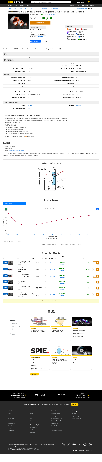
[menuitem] (12, 5)
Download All (83, 39)
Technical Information (26, 49)
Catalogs (75, 413)
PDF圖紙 (85, 29)
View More (34, 374)
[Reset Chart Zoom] (6, 209)
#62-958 (52, 294)
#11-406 (52, 282)
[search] (51, 2)
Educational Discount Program (57, 420)
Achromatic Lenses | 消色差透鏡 (40, 8)
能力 (16, 5)
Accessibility (34, 448)
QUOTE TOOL (81, 395)
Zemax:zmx (81, 34)
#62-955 (52, 288)
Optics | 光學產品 (18, 8)
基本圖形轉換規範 (73, 31)
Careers (10, 420)
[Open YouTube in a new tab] (74, 445)
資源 (60, 49)
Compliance (11, 428)
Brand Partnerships (12, 433)
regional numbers (20, 397)
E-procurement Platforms (56, 430)
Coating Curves (39, 49)
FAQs (31, 418)
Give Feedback (33, 420)
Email (62, 394)
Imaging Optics (33, 434)
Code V (82, 36)
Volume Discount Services (56, 418)
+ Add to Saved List (35, 41)
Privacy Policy (11, 448)
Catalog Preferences (76, 418)
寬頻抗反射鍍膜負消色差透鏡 (16, 150)
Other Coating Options (51, 14)
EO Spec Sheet (72, 39)
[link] (91, 1)
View (29, 108)
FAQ (13, 331)
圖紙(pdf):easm (72, 36)
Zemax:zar (71, 34)
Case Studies (11, 425)
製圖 (78, 29)
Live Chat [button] (41, 395)
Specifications (7, 49)
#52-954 (52, 276)
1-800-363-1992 (85, 5)
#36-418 (52, 263)
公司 (28, 5)
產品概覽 (16, 49)
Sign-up (74, 404)
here (61, 301)
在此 (26, 136)
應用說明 (14, 323)
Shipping (32, 413)
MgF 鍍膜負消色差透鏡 (53, 8)
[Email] (88, 8)
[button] (85, 5)
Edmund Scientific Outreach (57, 428)
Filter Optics (32, 429)
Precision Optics (33, 427)
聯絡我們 (92, 5)
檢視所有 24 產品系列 (82, 8)
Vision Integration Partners (56, 416)
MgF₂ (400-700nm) (8, 203)
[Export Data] (97, 209)
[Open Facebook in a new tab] (63, 445)
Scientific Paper (16, 326)
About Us (10, 413)
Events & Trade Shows (13, 416)
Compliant (30, 105)
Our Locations (11, 418)
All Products (11, 8)
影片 (13, 329)
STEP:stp (71, 29)
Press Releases (11, 423)
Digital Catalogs (75, 416)
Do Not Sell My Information (33, 449)
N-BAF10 (78, 86)
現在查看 (39, 335)
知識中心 (22, 5)
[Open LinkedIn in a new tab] (79, 445)
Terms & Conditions (26, 448)
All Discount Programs (55, 413)
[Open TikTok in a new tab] (90, 445)
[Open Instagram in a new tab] (85, 445)
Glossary (14, 334)
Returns (31, 416)
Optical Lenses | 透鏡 (28, 8)
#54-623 (52, 269)
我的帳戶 (81, 2)
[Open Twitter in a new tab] (68, 445)
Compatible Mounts (51, 49)
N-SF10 (82, 86)
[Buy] (97, 262)
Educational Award (55, 423)
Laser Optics (32, 432)
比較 (46, 41)
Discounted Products (55, 425)
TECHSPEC (11, 430)
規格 (82, 31)
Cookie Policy (19, 448)
